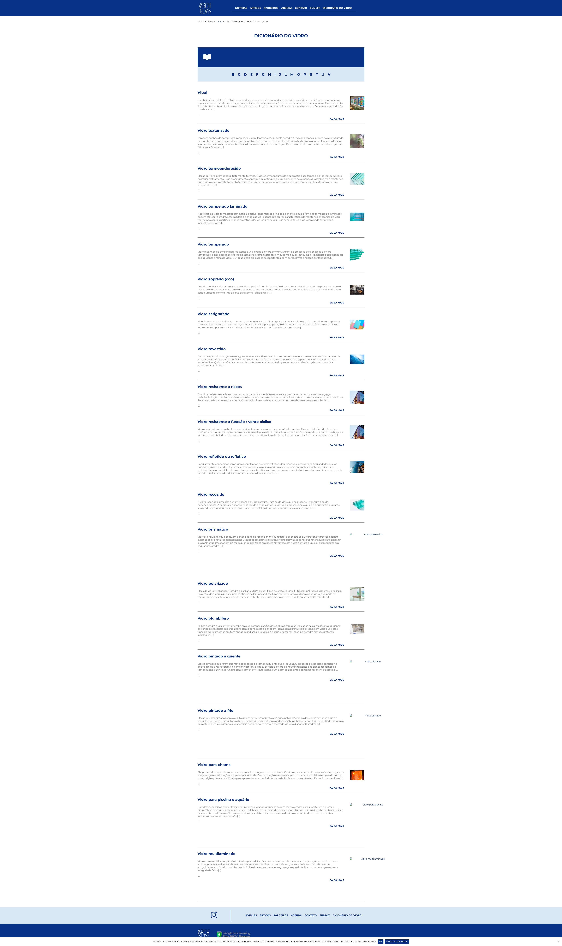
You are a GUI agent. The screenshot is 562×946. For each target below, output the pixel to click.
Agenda (286, 8)
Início (219, 21)
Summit (315, 8)
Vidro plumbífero (213, 618)
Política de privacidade (397, 941)
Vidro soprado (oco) (216, 279)
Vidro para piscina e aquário (223, 799)
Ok (380, 941)
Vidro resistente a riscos (220, 387)
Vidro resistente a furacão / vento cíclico (234, 422)
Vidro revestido (212, 349)
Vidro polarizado (213, 583)
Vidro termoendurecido (219, 168)
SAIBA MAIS (337, 119)
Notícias (241, 8)
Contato (301, 8)
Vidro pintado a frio (215, 710)
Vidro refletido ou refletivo (222, 456)
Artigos (255, 8)
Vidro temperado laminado (222, 206)
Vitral (202, 92)
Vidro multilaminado (216, 854)
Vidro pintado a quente (219, 656)
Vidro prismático (213, 529)
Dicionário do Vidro (337, 8)
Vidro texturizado (213, 130)
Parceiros (271, 8)
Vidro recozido (211, 494)
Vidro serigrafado (213, 314)
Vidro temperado (213, 244)
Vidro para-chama (214, 765)
